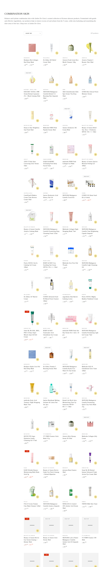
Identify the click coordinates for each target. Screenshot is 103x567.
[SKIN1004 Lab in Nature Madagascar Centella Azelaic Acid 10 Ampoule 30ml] (71, 525)
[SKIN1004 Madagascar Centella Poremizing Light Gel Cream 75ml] (90, 318)
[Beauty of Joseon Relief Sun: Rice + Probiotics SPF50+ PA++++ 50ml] (90, 115)
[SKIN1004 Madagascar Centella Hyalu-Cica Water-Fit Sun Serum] (71, 354)
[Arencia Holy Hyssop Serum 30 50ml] (71, 423)
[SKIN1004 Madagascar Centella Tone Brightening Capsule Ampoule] (90, 216)
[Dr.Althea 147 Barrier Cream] (32, 284)
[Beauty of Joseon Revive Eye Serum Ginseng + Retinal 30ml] (32, 525)
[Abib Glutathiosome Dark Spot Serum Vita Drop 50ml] (71, 79)
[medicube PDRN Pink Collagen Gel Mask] (71, 149)
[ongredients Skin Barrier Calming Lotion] (71, 284)
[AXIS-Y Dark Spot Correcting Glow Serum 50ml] (32, 149)
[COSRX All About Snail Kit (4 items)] (90, 182)
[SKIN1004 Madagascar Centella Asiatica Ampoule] (51, 491)
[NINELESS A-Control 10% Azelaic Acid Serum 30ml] (71, 491)
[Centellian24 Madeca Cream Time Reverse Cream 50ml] (32, 182)
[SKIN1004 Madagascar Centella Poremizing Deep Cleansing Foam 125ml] (51, 216)
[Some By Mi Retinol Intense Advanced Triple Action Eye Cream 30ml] (90, 457)
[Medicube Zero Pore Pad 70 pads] (71, 250)
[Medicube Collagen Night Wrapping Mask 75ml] (71, 216)
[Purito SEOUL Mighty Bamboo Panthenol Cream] (90, 284)
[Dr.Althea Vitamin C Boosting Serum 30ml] (51, 354)
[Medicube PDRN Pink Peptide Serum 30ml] (51, 115)
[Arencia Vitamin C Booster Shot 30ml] (90, 47)
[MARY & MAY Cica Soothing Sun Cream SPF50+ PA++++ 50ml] (51, 250)
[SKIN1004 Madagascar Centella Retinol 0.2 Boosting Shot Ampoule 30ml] (51, 79)
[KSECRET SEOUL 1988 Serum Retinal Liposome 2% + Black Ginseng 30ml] (32, 79)
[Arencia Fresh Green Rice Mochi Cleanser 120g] (71, 47)
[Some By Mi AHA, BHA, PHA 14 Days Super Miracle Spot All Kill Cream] (32, 318)
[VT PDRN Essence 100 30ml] (90, 525)
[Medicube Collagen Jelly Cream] (90, 423)
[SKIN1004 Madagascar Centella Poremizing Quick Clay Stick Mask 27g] (90, 387)
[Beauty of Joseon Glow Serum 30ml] (51, 525)
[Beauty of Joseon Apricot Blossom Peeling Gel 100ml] (90, 149)
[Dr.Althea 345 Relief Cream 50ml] (51, 47)
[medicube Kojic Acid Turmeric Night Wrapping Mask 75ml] (32, 387)
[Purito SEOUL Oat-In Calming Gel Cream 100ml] (32, 250)
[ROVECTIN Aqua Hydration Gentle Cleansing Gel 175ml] (32, 423)
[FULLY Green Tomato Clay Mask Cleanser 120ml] (32, 491)
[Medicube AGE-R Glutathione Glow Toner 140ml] (90, 354)
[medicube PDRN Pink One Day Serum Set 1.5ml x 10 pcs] (71, 318)
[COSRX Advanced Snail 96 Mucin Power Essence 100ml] (51, 284)
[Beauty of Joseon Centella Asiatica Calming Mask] (32, 216)
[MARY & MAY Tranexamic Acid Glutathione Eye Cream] (51, 318)
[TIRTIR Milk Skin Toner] (90, 491)
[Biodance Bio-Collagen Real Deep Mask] (32, 47)
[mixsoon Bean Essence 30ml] (71, 457)
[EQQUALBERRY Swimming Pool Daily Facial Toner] (51, 149)
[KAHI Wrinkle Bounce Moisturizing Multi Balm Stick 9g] (32, 457)
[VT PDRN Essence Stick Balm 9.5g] (51, 423)
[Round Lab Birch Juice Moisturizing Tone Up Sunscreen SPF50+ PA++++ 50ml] (71, 387)
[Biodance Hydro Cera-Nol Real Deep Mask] (32, 354)
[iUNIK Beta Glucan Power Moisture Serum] (90, 79)
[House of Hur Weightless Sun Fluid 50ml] (32, 115)
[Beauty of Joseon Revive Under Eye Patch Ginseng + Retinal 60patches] (51, 457)
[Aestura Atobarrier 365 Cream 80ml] (71, 115)
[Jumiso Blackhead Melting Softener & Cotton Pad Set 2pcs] (51, 387)
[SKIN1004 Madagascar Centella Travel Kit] (71, 182)
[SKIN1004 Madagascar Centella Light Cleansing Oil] (90, 250)
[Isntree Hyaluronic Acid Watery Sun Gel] (51, 182)
